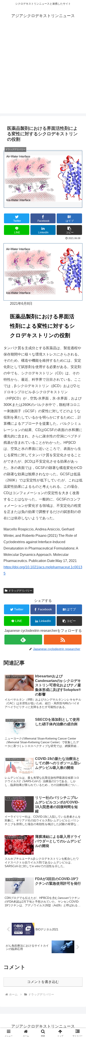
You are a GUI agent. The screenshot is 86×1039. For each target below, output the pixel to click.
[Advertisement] (43, 70)
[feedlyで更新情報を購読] (23, 640)
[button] (69, 230)
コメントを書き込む (43, 982)
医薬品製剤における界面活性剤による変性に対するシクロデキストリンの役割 (42, 325)
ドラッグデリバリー (20, 590)
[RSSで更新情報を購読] (63, 640)
